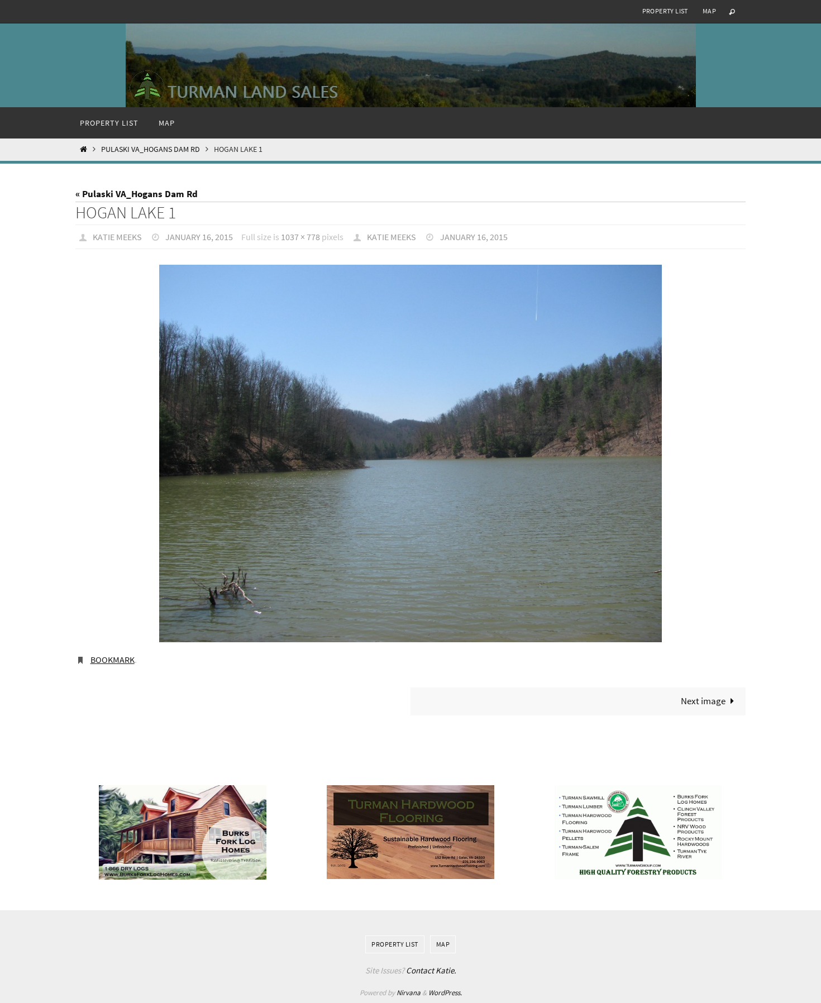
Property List (665, 11)
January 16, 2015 (199, 236)
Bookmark (112, 659)
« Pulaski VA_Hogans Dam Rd (136, 194)
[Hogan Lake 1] (410, 453)
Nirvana (409, 992)
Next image (703, 701)
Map (709, 11)
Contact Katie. (431, 970)
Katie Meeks (117, 236)
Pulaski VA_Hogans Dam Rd (150, 149)
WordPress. (445, 992)
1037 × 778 (300, 236)
